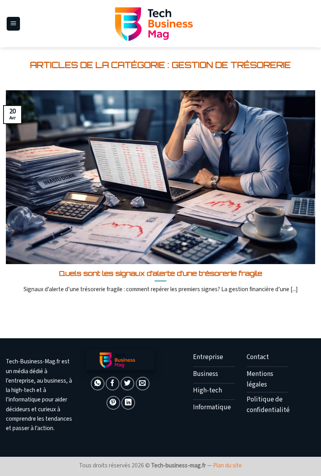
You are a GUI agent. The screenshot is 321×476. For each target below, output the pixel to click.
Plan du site (227, 465)
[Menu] (13, 24)
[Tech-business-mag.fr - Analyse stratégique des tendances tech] (160, 23)
